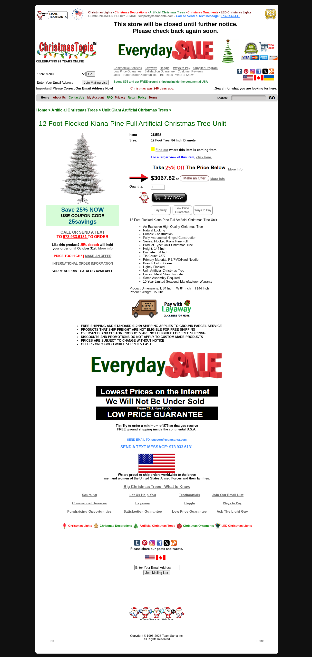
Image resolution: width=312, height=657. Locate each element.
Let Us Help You (142, 495)
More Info (235, 169)
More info (105, 248)
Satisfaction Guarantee (160, 71)
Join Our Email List (228, 495)
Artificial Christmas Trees (74, 110)
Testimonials (189, 495)
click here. (204, 157)
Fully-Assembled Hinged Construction (169, 237)
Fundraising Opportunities (140, 75)
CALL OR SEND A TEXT (82, 232)
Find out (162, 150)
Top (51, 641)
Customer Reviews (190, 71)
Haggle (189, 503)
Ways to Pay (232, 503)
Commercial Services (128, 68)
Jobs (117, 75)
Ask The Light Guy (232, 511)
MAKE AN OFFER (98, 256)
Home (41, 110)
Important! (44, 88)
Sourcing (89, 495)
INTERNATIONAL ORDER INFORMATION (82, 263)
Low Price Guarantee (128, 71)
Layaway (151, 68)
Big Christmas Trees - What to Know (157, 487)
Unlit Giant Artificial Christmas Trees (135, 110)
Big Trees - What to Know (177, 75)
